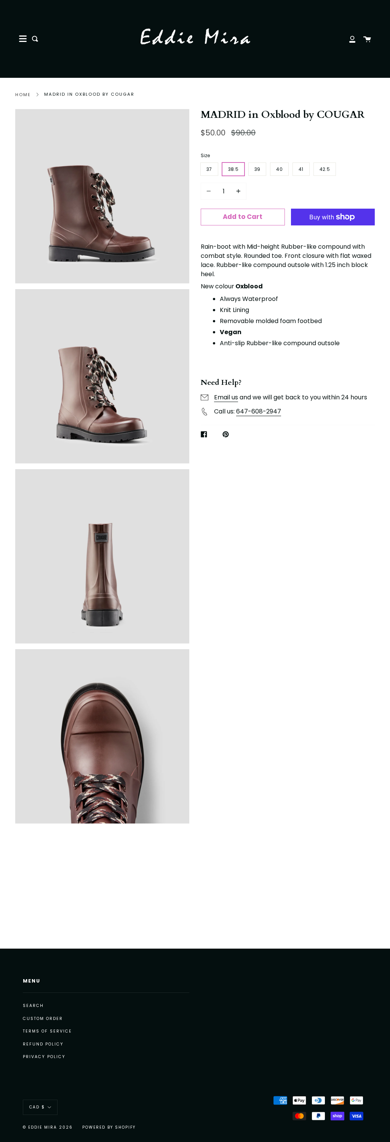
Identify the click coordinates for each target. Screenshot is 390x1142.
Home (23, 95)
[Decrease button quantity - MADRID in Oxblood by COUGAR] (210, 191)
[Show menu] (22, 38)
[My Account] (348, 38)
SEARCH (33, 1005)
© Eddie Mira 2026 (48, 1127)
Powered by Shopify (109, 1127)
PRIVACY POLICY (44, 1057)
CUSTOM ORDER (43, 1018)
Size (205, 155)
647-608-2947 (258, 411)
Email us (226, 397)
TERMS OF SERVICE (47, 1031)
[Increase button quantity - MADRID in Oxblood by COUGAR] (237, 191)
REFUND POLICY (43, 1044)
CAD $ (37, 1107)
